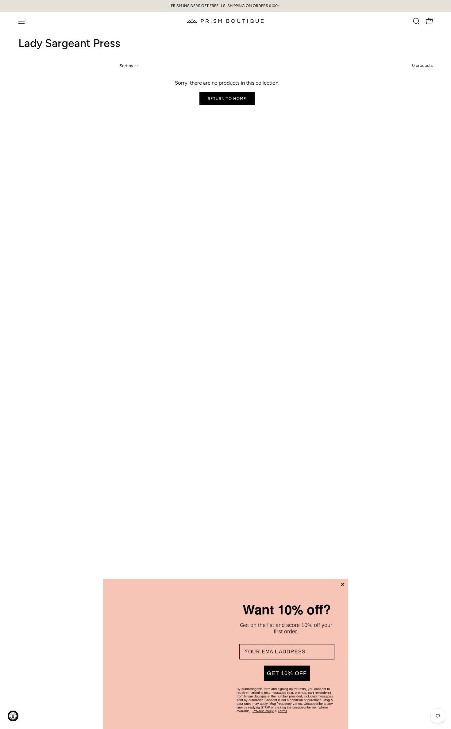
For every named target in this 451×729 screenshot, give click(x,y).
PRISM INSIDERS (185, 5)
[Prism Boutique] (225, 21)
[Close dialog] (343, 578)
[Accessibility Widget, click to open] (13, 716)
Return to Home (227, 98)
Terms (282, 705)
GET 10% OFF (287, 667)
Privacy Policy (263, 705)
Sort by (126, 65)
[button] (416, 21)
